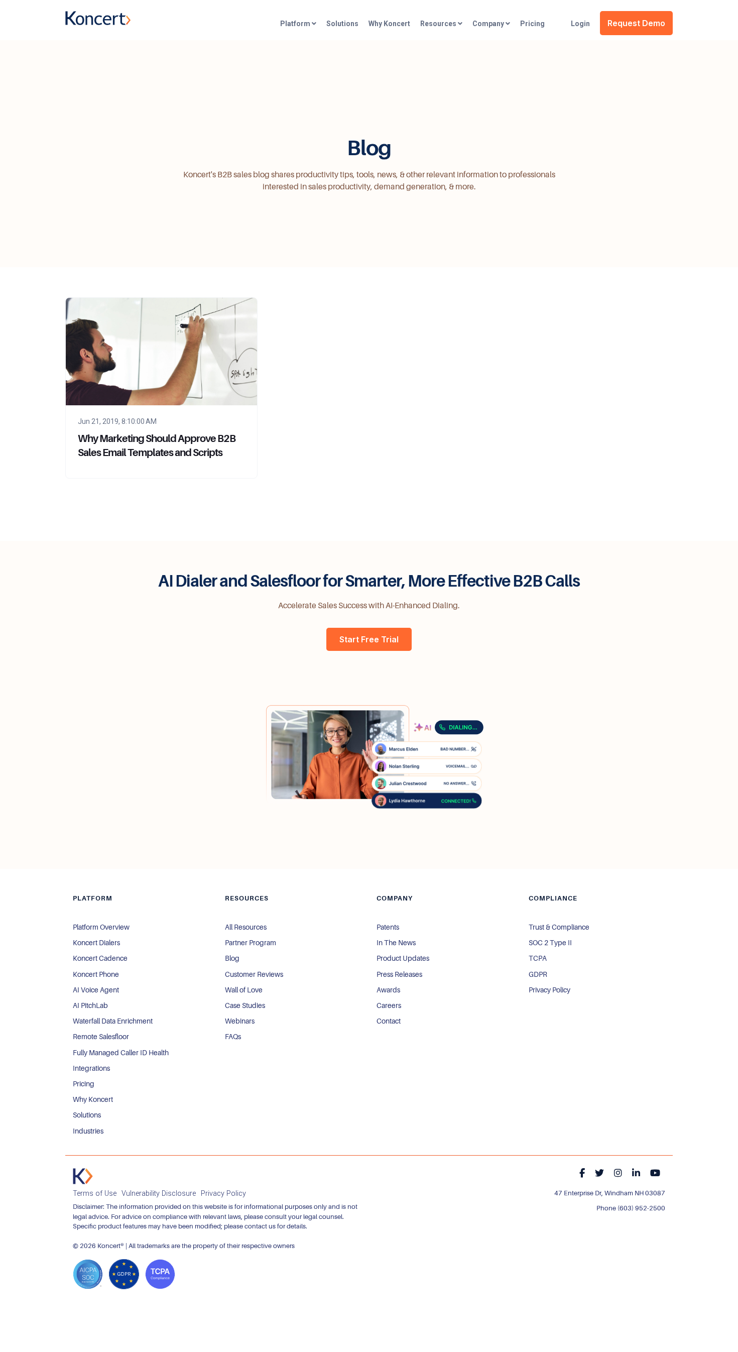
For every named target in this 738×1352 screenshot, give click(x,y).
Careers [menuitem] (389, 1005)
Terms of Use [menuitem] (94, 1193)
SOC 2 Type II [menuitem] (550, 943)
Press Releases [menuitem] (399, 974)
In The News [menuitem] (396, 943)
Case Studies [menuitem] (245, 1005)
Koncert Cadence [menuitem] (100, 958)
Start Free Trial (369, 639)
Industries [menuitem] (88, 1131)
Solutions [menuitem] (87, 1115)
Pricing (532, 24)
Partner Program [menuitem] (250, 943)
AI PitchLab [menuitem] (90, 1005)
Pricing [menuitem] (83, 1084)
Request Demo (636, 23)
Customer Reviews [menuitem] (254, 974)
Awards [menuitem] (388, 990)
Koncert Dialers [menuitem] (96, 943)
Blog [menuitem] (232, 958)
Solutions (342, 24)
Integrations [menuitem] (91, 1068)
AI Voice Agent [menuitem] (96, 990)
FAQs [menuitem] (233, 1037)
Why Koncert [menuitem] (93, 1099)
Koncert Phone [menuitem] (96, 974)
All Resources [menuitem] (246, 927)
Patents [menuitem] (388, 927)
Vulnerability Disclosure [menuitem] (158, 1193)
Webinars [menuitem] (240, 1021)
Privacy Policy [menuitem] (549, 990)
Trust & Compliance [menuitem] (559, 927)
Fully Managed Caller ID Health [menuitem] (121, 1053)
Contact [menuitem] (389, 1021)
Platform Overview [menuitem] (101, 927)
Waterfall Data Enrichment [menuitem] (113, 1021)
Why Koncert (389, 24)
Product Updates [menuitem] (403, 958)
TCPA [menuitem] (538, 958)
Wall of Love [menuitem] (244, 990)
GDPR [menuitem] (538, 974)
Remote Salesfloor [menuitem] (101, 1037)
